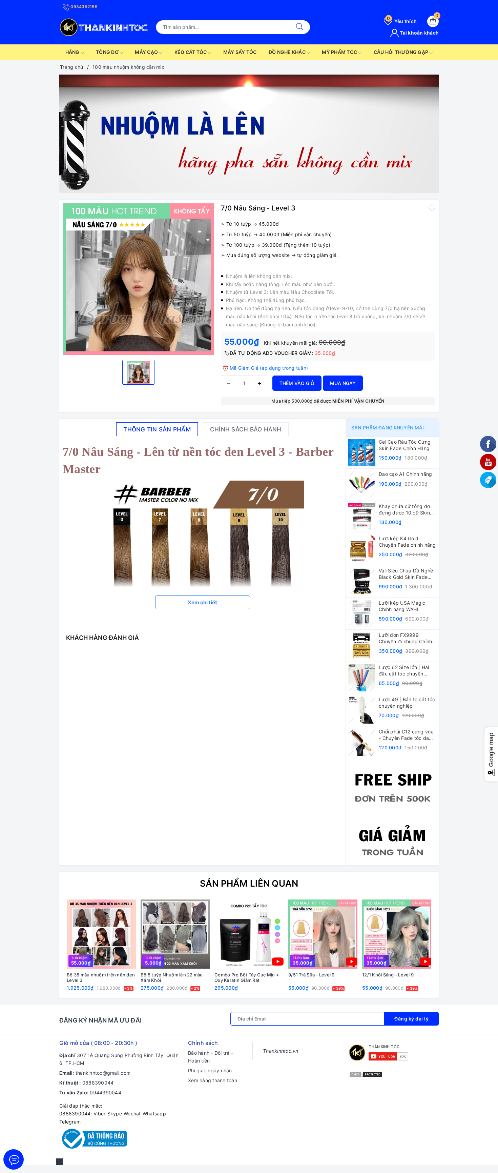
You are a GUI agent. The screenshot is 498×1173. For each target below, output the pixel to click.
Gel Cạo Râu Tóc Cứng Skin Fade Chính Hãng (405, 445)
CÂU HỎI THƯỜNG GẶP (402, 52)
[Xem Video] (278, 961)
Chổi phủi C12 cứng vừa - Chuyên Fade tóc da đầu (406, 735)
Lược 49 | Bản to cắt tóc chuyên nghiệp (407, 702)
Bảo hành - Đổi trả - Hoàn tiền (210, 1057)
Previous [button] (46, 950)
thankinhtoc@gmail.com (103, 1073)
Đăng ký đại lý (411, 1019)
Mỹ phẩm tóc (340, 52)
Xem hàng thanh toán (212, 1080)
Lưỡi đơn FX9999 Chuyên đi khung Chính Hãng (405, 638)
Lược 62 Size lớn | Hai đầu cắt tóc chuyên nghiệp (404, 670)
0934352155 (83, 6)
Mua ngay (343, 383)
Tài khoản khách (419, 33)
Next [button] (452, 950)
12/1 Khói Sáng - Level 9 (388, 974)
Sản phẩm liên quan (249, 883)
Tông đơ (108, 52)
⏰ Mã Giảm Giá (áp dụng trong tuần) (265, 368)
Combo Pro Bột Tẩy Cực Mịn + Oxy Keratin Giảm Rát (246, 977)
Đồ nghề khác (288, 52)
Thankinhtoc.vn (280, 1051)
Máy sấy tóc (240, 52)
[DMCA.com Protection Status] (366, 1073)
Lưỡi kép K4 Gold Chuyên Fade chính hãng (407, 541)
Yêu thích (402, 21)
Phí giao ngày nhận (210, 1070)
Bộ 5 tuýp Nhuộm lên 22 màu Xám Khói (172, 977)
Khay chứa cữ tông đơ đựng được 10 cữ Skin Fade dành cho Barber (404, 509)
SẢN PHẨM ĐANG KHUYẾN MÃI (387, 427)
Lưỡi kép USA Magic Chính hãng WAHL (402, 606)
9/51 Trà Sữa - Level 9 (311, 974)
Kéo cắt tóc (191, 52)
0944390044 (105, 1092)
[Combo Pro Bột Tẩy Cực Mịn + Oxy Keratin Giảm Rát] (249, 934)
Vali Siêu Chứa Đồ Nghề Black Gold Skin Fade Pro (406, 574)
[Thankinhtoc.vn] (104, 26)
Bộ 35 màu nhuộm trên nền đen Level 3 (101, 977)
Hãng (73, 52)
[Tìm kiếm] (299, 27)
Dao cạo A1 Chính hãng (405, 474)
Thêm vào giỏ (296, 383)
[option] (249, 134)
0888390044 (98, 1083)
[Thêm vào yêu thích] (432, 207)
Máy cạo (147, 52)
